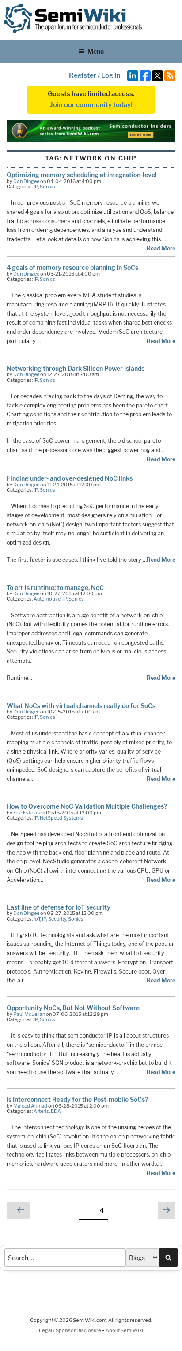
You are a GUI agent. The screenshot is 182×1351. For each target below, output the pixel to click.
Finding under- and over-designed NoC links (70, 478)
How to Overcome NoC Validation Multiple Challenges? (87, 806)
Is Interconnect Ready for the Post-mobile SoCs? (77, 1099)
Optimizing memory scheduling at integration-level (82, 175)
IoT (37, 919)
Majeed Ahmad (30, 1106)
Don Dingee (26, 181)
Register (82, 75)
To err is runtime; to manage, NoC (55, 587)
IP (36, 186)
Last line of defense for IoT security (58, 907)
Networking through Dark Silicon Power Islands (75, 368)
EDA (56, 1111)
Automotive (47, 599)
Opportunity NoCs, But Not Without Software (73, 1007)
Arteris (41, 1111)
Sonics (47, 186)
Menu (95, 51)
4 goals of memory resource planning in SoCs (72, 267)
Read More (161, 248)
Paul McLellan (29, 1014)
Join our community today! (91, 105)
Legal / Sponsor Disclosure (70, 1330)
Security (57, 919)
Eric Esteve (25, 813)
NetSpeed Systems (61, 818)
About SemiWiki (124, 1330)
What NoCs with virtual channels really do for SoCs (81, 705)
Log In (111, 75)
